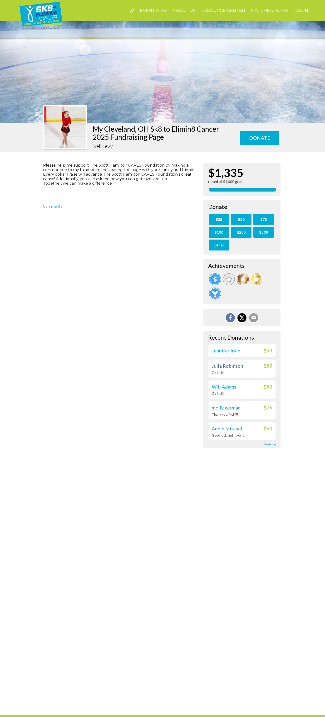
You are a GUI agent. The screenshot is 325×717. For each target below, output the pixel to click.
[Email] (254, 318)
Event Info (153, 10)
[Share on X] (242, 318)
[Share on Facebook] (230, 318)
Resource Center (223, 10)
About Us (184, 10)
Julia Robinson (227, 366)
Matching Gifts (270, 10)
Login (301, 10)
